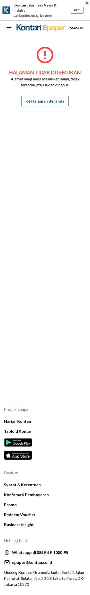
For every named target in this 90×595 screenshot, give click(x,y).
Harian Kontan (17, 421)
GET (77, 10)
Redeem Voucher (20, 514)
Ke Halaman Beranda (45, 101)
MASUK (77, 27)
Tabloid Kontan (18, 431)
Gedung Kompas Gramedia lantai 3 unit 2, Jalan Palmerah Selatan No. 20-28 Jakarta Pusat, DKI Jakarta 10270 (44, 578)
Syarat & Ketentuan (22, 484)
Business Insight (19, 524)
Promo (10, 504)
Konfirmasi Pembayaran (26, 494)
